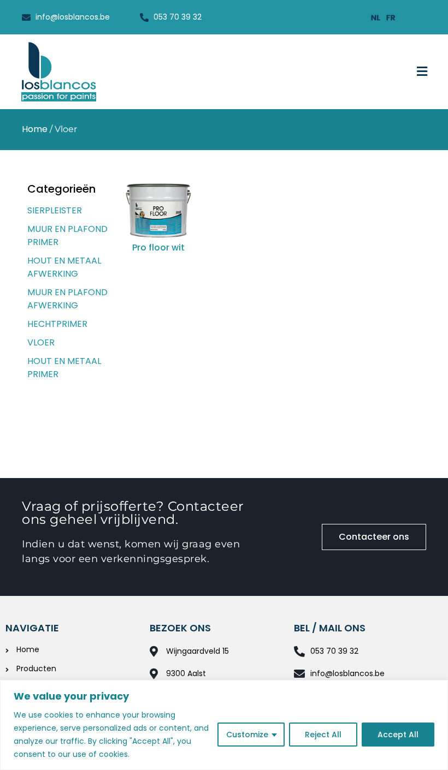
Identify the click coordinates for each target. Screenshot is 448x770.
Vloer (41, 342)
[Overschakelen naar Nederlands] (376, 17)
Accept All (398, 734)
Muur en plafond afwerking (67, 299)
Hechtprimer (57, 324)
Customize (247, 734)
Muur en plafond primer (67, 235)
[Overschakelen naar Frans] (391, 17)
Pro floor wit (158, 247)
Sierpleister (54, 210)
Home (35, 129)
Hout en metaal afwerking (64, 267)
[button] (422, 71)
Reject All (323, 734)
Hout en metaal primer (64, 367)
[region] (224, 725)
